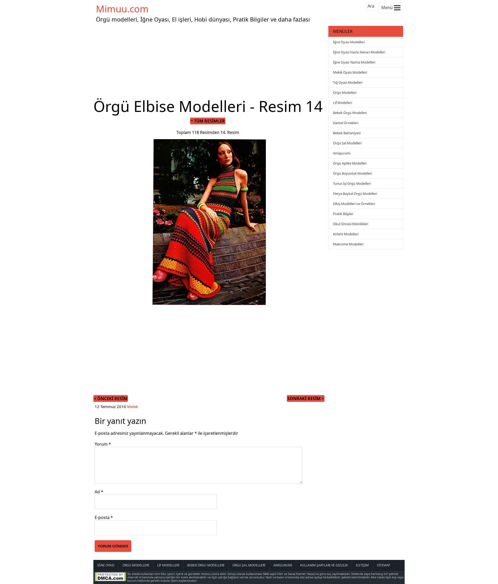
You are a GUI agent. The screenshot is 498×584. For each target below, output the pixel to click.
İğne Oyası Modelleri (349, 42)
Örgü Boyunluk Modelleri (352, 173)
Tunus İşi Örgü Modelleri (352, 183)
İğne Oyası (105, 565)
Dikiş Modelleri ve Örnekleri (354, 203)
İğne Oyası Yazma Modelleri (354, 62)
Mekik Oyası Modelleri (350, 72)
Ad (99, 492)
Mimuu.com (122, 9)
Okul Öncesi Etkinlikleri (350, 224)
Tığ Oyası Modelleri (347, 82)
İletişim (362, 565)
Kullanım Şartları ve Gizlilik (324, 565)
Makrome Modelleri (348, 244)
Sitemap (383, 565)
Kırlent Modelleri (345, 234)
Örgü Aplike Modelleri (349, 163)
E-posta (104, 517)
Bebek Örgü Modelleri (350, 112)
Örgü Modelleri (344, 92)
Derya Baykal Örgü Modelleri (355, 193)
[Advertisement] (210, 60)
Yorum (103, 444)
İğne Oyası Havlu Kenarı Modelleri (359, 52)
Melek (132, 406)
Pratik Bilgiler (343, 213)
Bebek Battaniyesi (347, 133)
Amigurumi (341, 153)
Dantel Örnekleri (345, 122)
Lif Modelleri (342, 102)
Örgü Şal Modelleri (347, 143)
